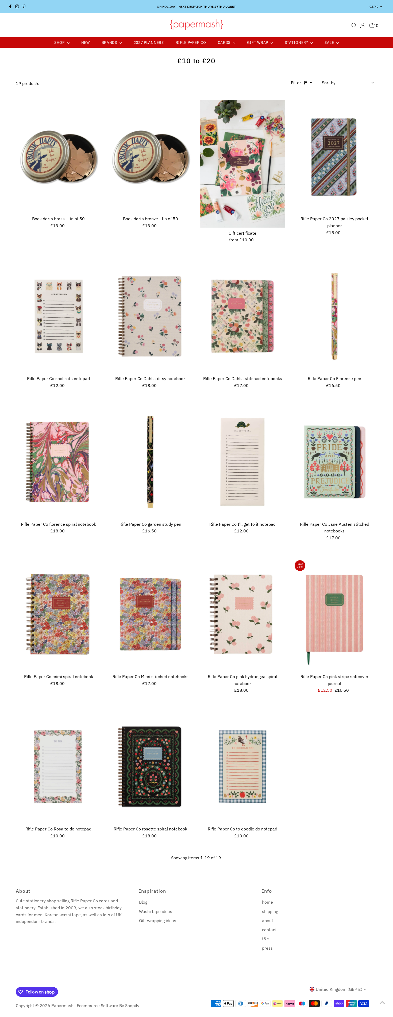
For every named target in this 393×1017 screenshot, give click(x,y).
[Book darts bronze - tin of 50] (150, 156)
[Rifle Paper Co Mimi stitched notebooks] (150, 614)
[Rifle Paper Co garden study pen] (150, 462)
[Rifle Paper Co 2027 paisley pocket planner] (334, 156)
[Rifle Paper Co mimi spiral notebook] (58, 614)
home (267, 902)
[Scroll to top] (382, 1002)
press (267, 948)
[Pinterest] (24, 6)
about (267, 920)
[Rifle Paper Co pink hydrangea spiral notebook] (242, 614)
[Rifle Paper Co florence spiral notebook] (58, 462)
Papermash (62, 1005)
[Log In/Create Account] (362, 25)
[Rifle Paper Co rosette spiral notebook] (150, 766)
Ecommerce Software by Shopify (108, 1005)
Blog (143, 902)
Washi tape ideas (155, 911)
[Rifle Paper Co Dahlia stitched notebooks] (242, 316)
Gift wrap (258, 42)
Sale (330, 42)
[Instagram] (17, 6)
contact (269, 929)
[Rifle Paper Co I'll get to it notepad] (242, 462)
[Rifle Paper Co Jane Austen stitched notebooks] (334, 462)
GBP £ (373, 7)
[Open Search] (354, 25)
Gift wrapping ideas (157, 920)
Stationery (297, 42)
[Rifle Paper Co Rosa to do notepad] (58, 766)
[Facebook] (10, 6)
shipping (270, 911)
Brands (110, 42)
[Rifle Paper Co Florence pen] (334, 316)
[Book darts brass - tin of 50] (58, 156)
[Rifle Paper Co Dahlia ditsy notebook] (150, 316)
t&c (265, 938)
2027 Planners (149, 42)
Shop (60, 42)
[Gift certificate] (242, 164)
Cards (225, 42)
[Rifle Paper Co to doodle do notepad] (242, 766)
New (85, 42)
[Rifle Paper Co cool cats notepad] (58, 316)
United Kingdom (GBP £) (339, 989)
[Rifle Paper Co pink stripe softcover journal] (334, 614)
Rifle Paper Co (191, 42)
